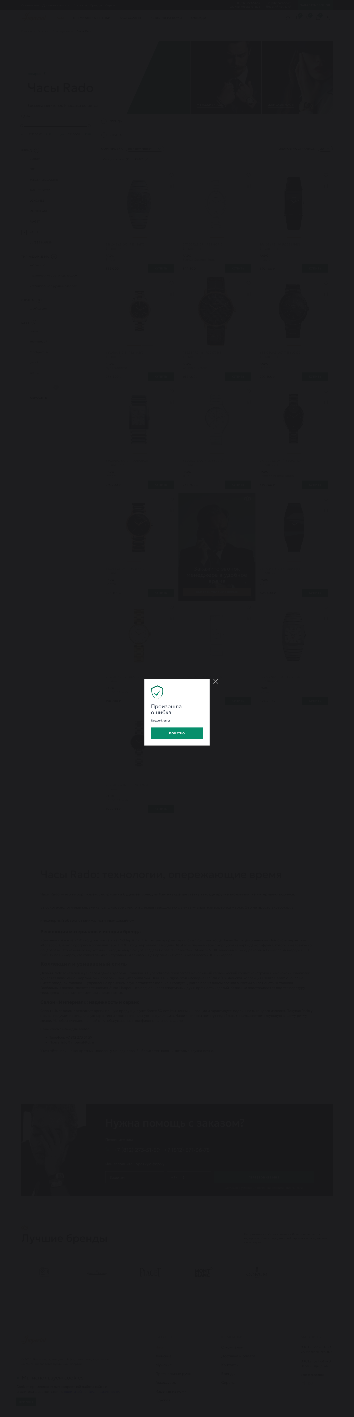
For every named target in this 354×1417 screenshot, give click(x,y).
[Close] (215, 681)
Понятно (177, 733)
